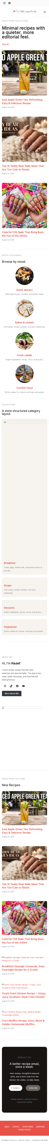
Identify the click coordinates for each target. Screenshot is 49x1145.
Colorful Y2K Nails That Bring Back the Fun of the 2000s (23, 234)
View (4, 44)
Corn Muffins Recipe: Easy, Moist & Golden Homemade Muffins (23, 1022)
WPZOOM (44, 1140)
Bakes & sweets (24, 322)
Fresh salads (24, 355)
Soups (8, 585)
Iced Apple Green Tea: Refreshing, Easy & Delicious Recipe (22, 101)
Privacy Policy (24, 1130)
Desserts (9, 607)
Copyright (5, 1140)
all (7, 44)
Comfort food (24, 387)
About (7, 1127)
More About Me (12, 693)
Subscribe (40, 1127)
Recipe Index (28, 1127)
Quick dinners (24, 289)
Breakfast (9, 563)
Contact (16, 1127)
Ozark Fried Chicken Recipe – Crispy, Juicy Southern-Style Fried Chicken (24, 995)
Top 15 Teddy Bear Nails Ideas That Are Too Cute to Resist (23, 167)
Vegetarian (10, 626)
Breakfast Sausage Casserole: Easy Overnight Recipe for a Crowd (23, 968)
